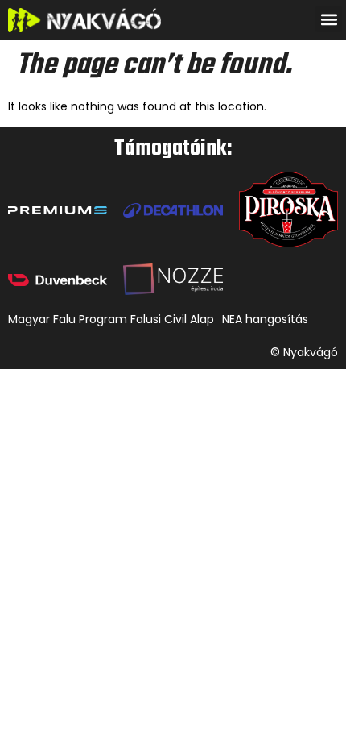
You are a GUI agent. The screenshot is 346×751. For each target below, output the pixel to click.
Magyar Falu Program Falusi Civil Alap (111, 319)
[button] (328, 19)
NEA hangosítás (265, 319)
